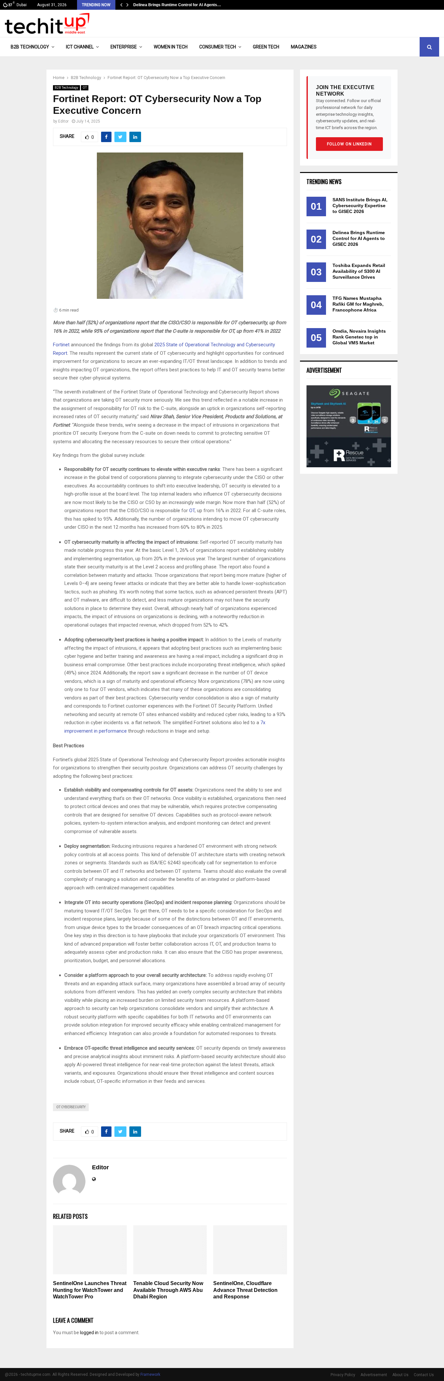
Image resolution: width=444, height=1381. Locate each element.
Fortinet (61, 345)
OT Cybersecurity (70, 1107)
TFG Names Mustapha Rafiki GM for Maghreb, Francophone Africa (358, 304)
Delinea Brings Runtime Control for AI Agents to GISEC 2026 (359, 238)
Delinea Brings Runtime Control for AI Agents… (177, 5)
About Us (400, 1375)
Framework (150, 1374)
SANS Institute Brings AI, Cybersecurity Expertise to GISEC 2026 (360, 205)
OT (85, 87)
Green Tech (266, 46)
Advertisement (373, 1375)
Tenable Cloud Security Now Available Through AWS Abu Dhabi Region (168, 1290)
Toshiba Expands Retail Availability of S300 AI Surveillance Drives (359, 271)
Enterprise (124, 46)
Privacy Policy (343, 1375)
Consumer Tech (217, 46)
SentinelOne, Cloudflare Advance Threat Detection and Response (245, 1290)
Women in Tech (171, 46)
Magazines (304, 46)
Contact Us (424, 1375)
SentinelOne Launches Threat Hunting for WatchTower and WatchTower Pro (89, 1290)
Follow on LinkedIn (349, 144)
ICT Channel (80, 46)
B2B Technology (30, 46)
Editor (63, 121)
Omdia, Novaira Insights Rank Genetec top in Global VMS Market (359, 336)
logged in (89, 1332)
